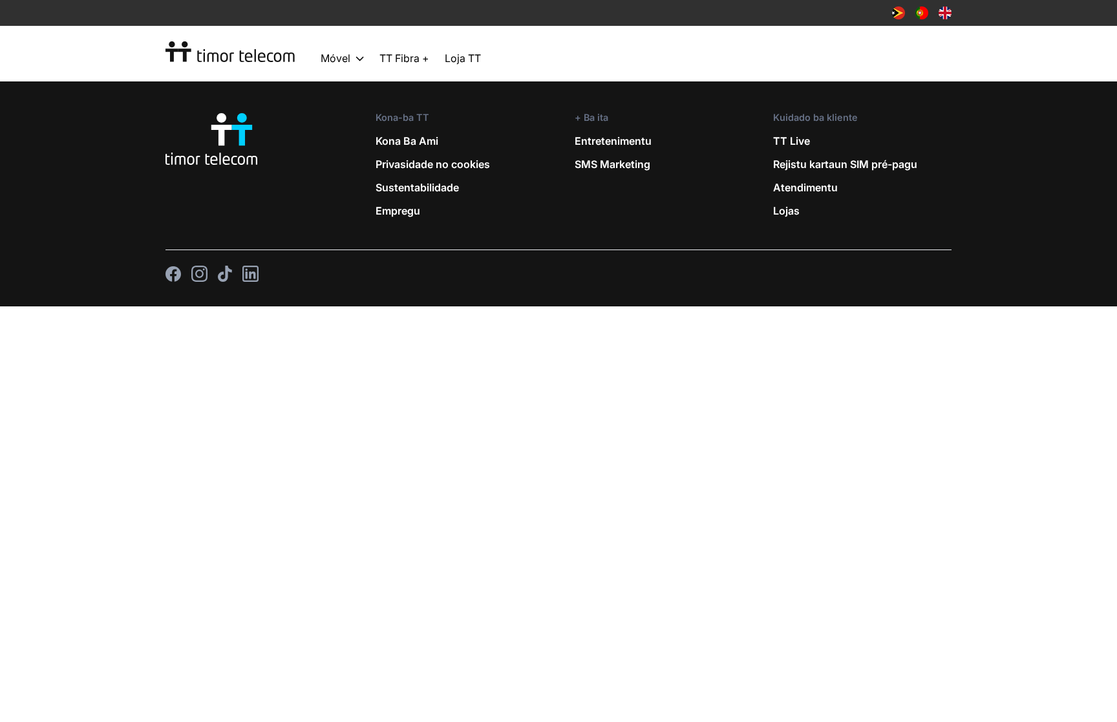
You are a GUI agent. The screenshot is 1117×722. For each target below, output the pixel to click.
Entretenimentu (613, 140)
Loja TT (463, 58)
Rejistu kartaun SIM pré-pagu (845, 164)
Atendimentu (805, 187)
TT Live (791, 140)
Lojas (786, 210)
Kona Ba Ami (407, 140)
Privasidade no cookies (433, 164)
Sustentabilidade (417, 187)
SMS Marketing (612, 164)
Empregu (398, 210)
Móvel (335, 59)
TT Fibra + (404, 58)
